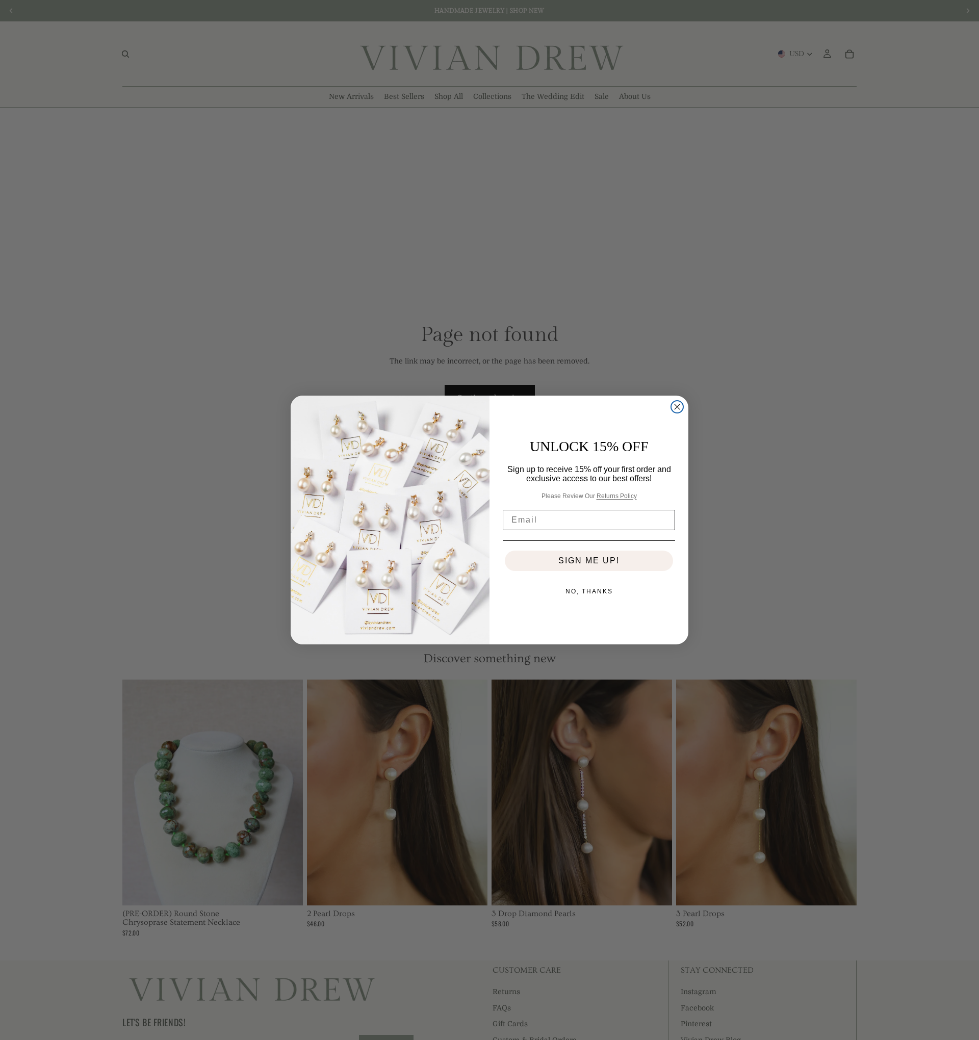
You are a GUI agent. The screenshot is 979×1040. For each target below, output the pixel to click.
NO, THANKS (589, 591)
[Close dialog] (677, 407)
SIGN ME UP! (589, 560)
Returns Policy (617, 496)
